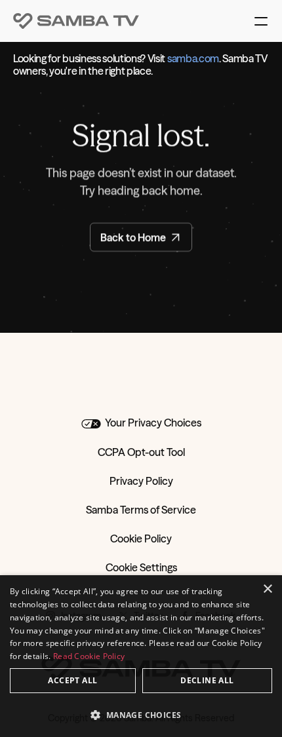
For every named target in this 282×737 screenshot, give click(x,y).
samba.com (193, 58)
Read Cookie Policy (89, 656)
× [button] (267, 589)
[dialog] (141, 656)
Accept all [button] (72, 680)
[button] (141, 714)
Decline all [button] (206, 680)
